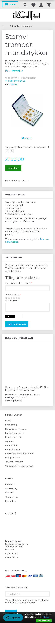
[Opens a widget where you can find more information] (13, 618)
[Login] (41, 4)
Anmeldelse (11, 300)
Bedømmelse (12, 294)
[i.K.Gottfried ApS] (27, 15)
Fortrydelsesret (12, 449)
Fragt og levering (13, 437)
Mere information (14, 71)
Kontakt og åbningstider (16, 429)
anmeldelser (28, 78)
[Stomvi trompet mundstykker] (27, 110)
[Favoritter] (33, 4)
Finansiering (11, 425)
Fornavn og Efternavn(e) (17, 283)
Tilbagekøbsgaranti (14, 462)
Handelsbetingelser (14, 433)
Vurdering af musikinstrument (19, 466)
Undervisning (11, 445)
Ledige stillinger (12, 458)
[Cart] (49, 4)
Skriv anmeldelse (16, 80)
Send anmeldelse (17, 324)
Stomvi (13, 84)
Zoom (28, 138)
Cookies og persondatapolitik (19, 453)
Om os (8, 421)
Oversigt (9, 441)
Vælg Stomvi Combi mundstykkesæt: (27, 147)
